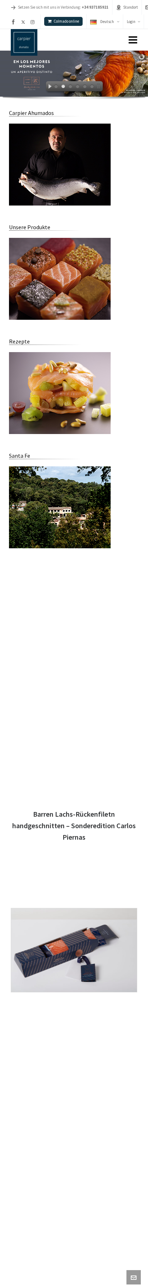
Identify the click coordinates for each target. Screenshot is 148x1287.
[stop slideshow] (100, 87)
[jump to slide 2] (63, 87)
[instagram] (34, 22)
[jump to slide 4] (77, 87)
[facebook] (14, 21)
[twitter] (24, 22)
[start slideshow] (48, 87)
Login (131, 21)
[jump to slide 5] (84, 87)
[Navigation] (133, 40)
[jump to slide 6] (92, 87)
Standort (130, 7)
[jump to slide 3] (70, 87)
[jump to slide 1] (56, 87)
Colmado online (66, 21)
